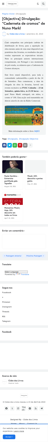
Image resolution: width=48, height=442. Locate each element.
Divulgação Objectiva (28, 139)
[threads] (24, 408)
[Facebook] (4, 145)
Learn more (19, 431)
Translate (25, 274)
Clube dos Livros (15, 380)
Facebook (6, 292)
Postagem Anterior (13, 256)
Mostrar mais (13, 383)
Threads (5, 311)
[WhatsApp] (15, 145)
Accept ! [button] (9, 437)
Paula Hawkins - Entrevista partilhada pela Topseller (11, 180)
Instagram (7, 307)
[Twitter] (9, 145)
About (22, 423)
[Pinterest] (20, 145)
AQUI (36, 131)
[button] (3, 4)
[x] (12, 408)
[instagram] (18, 408)
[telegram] (41, 408)
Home (13, 423)
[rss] (35, 408)
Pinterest (6, 302)
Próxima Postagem (34, 256)
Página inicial (8, 14)
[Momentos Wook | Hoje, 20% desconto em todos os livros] (12, 198)
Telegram (6, 321)
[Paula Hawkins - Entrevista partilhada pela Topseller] (12, 166)
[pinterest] (30, 408)
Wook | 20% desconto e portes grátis (35, 178)
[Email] (25, 145)
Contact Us (32, 423)
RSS (3, 316)
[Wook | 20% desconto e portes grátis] (35, 166)
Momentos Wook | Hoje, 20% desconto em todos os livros (12, 211)
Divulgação (21, 14)
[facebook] (6, 408)
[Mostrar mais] (30, 145)
